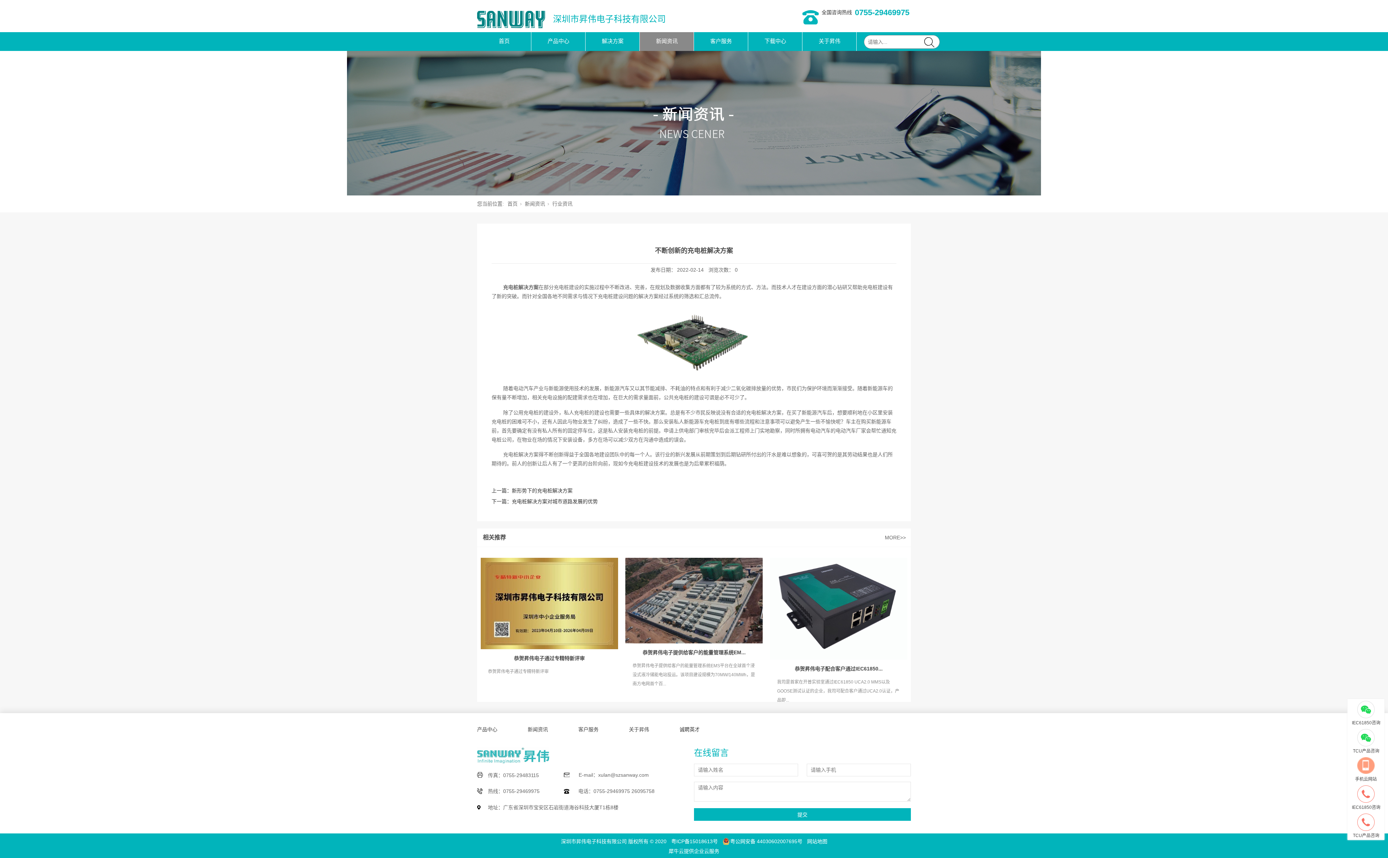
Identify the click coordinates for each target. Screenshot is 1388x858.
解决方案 (613, 41)
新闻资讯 (667, 41)
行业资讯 (562, 204)
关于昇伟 (829, 41)
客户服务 (721, 41)
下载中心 (775, 41)
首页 (504, 41)
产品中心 (558, 41)
